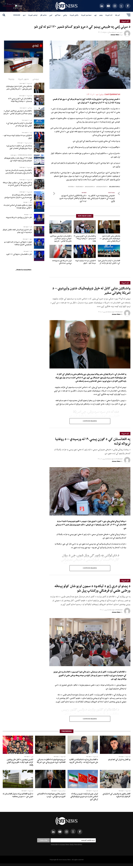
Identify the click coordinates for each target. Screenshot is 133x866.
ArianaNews (89, 187)
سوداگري (57, 15)
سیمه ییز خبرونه (86, 15)
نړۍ (95, 15)
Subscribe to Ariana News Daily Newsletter (66, 844)
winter (70, 187)
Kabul (20, 5)
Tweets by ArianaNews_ (23, 269)
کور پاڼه (117, 15)
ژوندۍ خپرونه (32, 15)
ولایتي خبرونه (74, 15)
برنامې (65, 15)
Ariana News (115, 34)
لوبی (50, 15)
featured (79, 187)
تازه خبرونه (108, 15)
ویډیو (101, 15)
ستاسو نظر (43, 15)
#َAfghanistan (101, 187)
